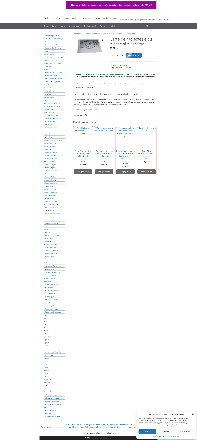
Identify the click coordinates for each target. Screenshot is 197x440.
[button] (193, 414)
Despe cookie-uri (157, 436)
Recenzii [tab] (90, 87)
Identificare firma (130, 427)
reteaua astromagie (84, 424)
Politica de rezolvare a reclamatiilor (99, 427)
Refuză (166, 431)
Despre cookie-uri (48, 427)
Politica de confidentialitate (121, 424)
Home (46, 26)
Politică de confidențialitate (171, 436)
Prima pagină (78, 34)
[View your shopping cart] (147, 26)
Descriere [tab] (79, 87)
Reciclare (118, 427)
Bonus (54, 26)
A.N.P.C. (67, 424)
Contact (112, 26)
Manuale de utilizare (93, 34)
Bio (73, 424)
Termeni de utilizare (101, 424)
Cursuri (102, 26)
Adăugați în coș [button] (83, 172)
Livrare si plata (74, 26)
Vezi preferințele (185, 431)
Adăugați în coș (134, 55)
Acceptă (147, 431)
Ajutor (63, 26)
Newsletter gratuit (90, 26)
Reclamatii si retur (64, 427)
